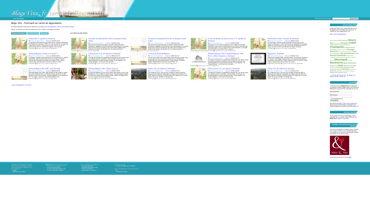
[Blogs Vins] (20, 10)
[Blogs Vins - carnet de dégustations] (206, 14)
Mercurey (332, 60)
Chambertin (337, 46)
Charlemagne (333, 49)
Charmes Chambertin (341, 49)
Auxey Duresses (334, 40)
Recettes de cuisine (121, 171)
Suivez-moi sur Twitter (19, 171)
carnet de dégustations (50, 26)
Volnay (332, 72)
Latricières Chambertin (335, 57)
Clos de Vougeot (348, 51)
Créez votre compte (348, 103)
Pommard (31, 48)
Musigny (332, 65)
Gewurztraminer (350, 55)
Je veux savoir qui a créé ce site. (56, 168)
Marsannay (342, 57)
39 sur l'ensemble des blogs (66, 26)
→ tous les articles (18, 18)
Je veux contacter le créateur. (55, 170)
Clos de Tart (341, 51)
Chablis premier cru (345, 44)
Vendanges (352, 70)
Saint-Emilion (339, 70)
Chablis (352, 42)
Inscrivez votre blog (87, 166)
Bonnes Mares (337, 43)
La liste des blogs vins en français (125, 166)
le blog (14, 170)
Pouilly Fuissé (346, 67)
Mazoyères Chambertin (351, 57)
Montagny (350, 60)
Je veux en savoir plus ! (54, 167)
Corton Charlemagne (335, 53)
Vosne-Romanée (338, 72)
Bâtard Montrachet (343, 40)
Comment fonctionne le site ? (90, 167)
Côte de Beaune (194, 50)
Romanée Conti (352, 69)
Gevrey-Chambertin (338, 55)
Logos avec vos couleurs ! (89, 170)
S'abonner (48, 41)
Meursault (340, 59)
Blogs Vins (49, 164)
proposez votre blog (342, 118)
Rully (335, 70)
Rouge (331, 71)
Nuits (340, 65)
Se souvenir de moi (337, 98)
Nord (211, 50)
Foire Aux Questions (87, 168)
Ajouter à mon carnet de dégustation (47, 48)
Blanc (331, 43)
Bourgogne (344, 43)
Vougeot (345, 72)
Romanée (345, 69)
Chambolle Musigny (349, 47)
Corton (354, 51)
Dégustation (271, 63)
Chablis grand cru (334, 44)
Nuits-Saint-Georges (350, 65)
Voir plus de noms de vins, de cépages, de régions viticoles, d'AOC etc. (342, 75)
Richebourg (339, 69)
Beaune (207, 50)
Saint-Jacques (346, 70)
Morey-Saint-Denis (349, 63)
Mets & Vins (342, 131)
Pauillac (331, 67)
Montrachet (336, 62)
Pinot (335, 67)
